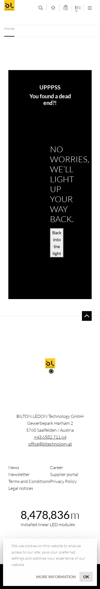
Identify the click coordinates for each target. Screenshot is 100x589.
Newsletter (19, 474)
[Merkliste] (53, 7)
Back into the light (56, 243)
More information (56, 576)
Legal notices (20, 488)
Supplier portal (64, 474)
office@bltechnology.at (50, 444)
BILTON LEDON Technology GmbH (19, 5)
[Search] (41, 8)
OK (86, 576)
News (13, 467)
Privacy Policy (63, 481)
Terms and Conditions (29, 481)
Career (56, 467)
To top (87, 316)
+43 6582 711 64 (50, 437)
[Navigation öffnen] (89, 8)
